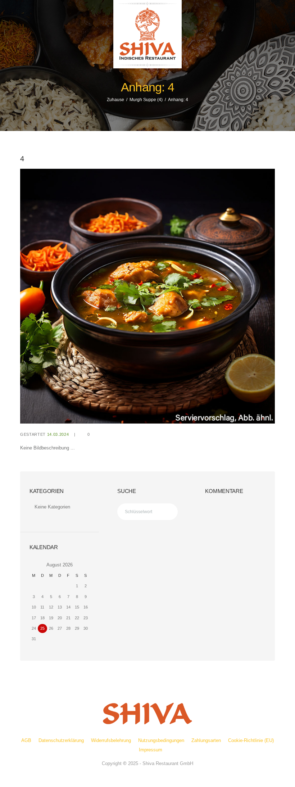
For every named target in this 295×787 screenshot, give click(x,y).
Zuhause (115, 99)
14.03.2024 (58, 434)
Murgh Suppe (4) (146, 99)
